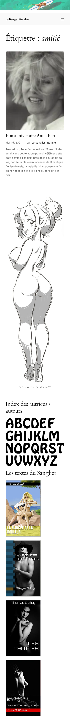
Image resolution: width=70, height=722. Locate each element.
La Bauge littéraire (17, 19)
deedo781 (46, 387)
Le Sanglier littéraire (44, 142)
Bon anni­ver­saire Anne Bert (30, 135)
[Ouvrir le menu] (62, 19)
